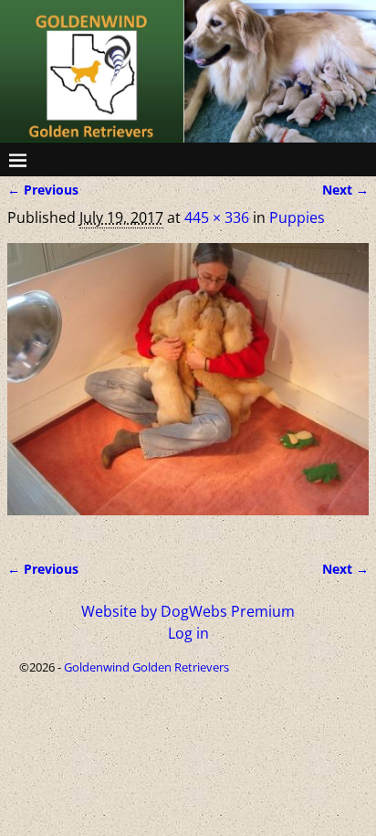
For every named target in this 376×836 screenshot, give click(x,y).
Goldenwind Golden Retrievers (146, 667)
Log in (188, 633)
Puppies (297, 217)
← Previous (42, 189)
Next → (345, 189)
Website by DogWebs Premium (188, 611)
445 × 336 (216, 217)
